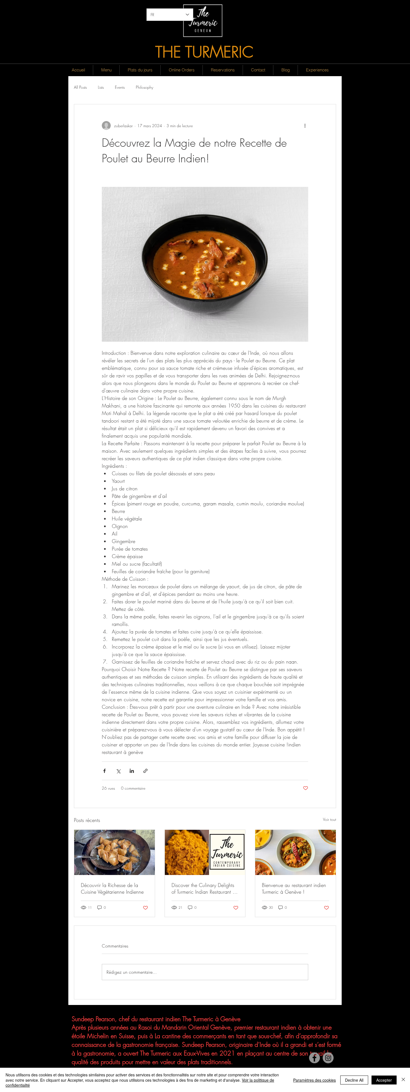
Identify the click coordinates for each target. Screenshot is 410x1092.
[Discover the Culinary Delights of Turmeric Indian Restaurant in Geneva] (205, 852)
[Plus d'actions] (305, 125)
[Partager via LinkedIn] (131, 770)
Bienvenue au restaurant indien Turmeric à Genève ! (294, 888)
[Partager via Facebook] (104, 770)
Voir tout (329, 819)
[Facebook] (314, 1057)
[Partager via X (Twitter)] (118, 770)
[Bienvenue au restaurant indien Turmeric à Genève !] (295, 852)
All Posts (80, 87)
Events (120, 87)
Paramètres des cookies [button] (314, 1080)
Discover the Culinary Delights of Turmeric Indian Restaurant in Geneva (204, 888)
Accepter (384, 1080)
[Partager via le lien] (145, 770)
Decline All (354, 1080)
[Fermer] (403, 1080)
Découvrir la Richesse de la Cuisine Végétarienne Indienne (112, 888)
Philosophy (144, 87)
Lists (101, 87)
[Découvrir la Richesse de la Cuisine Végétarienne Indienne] (114, 852)
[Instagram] (328, 1057)
